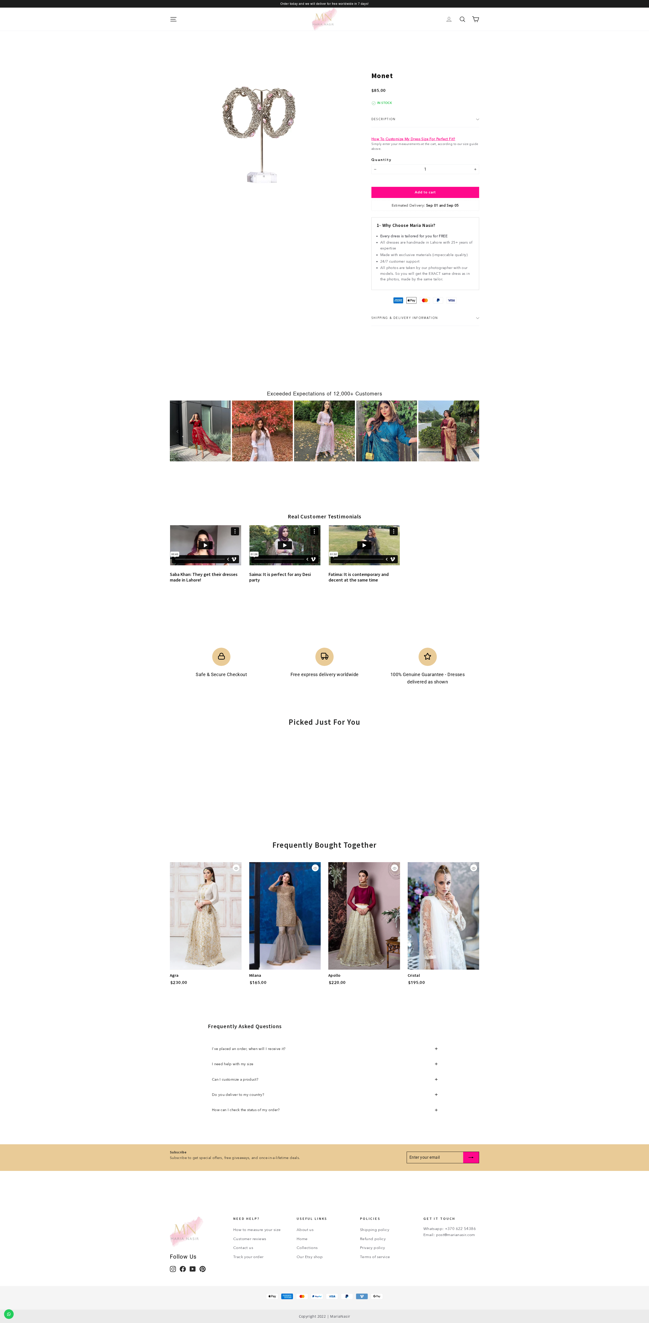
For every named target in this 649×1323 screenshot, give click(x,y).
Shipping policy (374, 1229)
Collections (307, 1247)
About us (305, 1229)
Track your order (248, 1257)
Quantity (381, 160)
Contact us (243, 1247)
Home (302, 1239)
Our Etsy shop (310, 1257)
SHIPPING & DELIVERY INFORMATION (404, 318)
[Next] (471, 431)
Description (383, 119)
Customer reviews (249, 1239)
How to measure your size (257, 1229)
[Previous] (177, 431)
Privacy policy (372, 1247)
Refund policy (373, 1239)
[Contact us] (9, 1314)
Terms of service (375, 1257)
